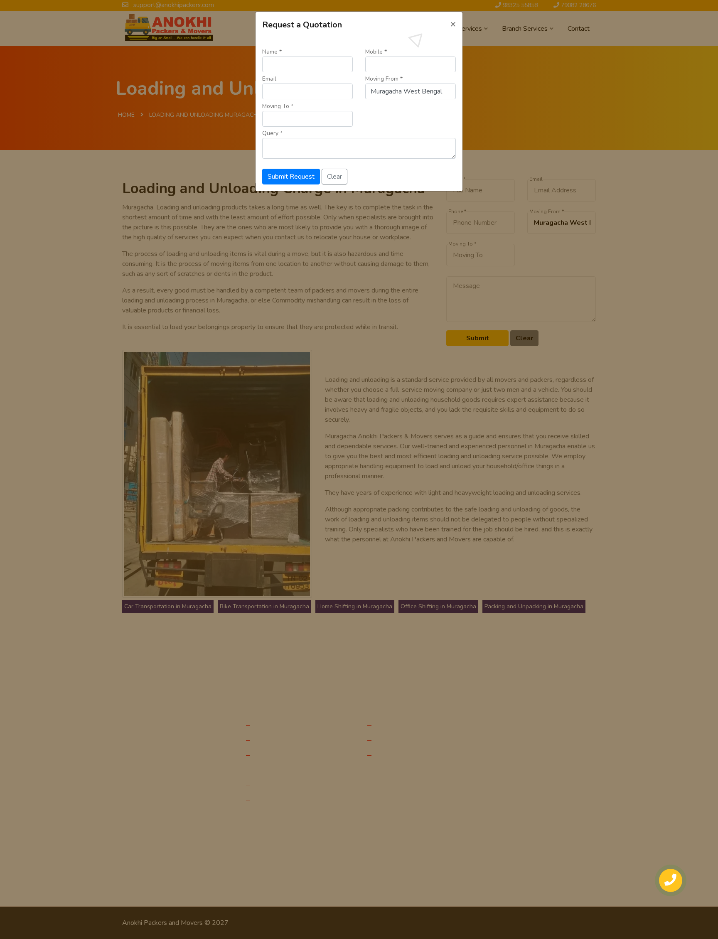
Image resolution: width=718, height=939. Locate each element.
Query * (272, 133)
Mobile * (376, 52)
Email (269, 79)
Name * (272, 52)
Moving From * (384, 79)
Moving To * (277, 106)
